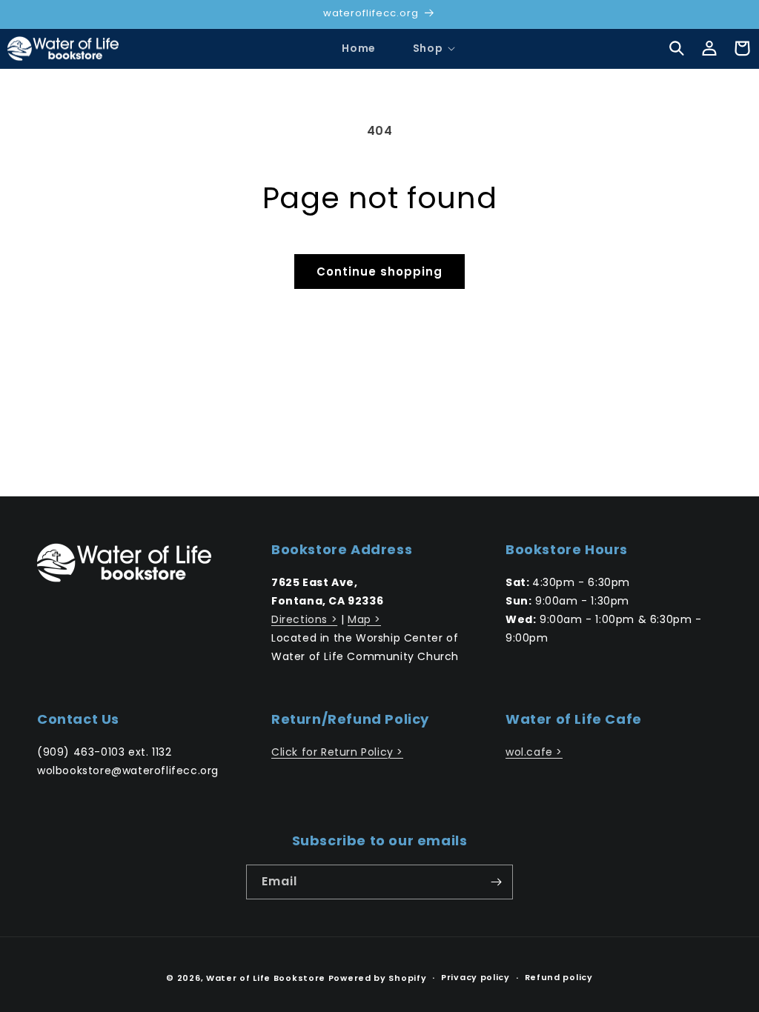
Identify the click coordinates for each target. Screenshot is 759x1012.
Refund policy (559, 977)
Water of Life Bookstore (265, 978)
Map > (364, 619)
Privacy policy (475, 977)
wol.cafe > (534, 752)
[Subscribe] (496, 882)
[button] (427, 48)
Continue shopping (379, 271)
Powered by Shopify (377, 978)
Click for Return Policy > (337, 752)
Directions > (304, 619)
